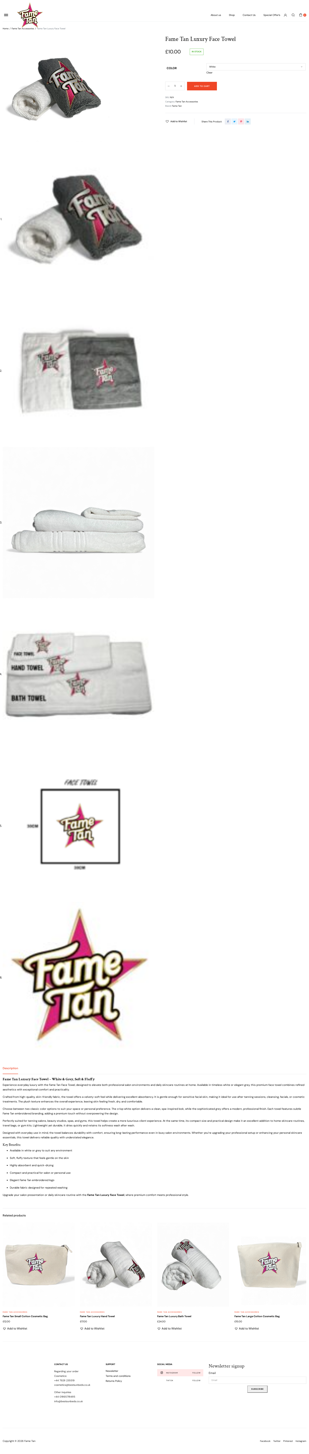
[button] (176, 121)
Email (212, 1373)
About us (216, 15)
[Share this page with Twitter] (234, 121)
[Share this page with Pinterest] (241, 121)
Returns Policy (114, 1381)
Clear (209, 72)
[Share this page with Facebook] (228, 121)
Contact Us (249, 15)
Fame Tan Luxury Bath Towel (174, 1316)
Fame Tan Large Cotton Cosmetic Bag (257, 1316)
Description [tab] (10, 1068)
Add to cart (202, 86)
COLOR (172, 68)
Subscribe (257, 1389)
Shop (232, 15)
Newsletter (112, 1371)
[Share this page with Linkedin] (248, 121)
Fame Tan (177, 106)
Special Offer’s (271, 15)
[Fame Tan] (30, 15)
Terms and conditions (118, 1376)
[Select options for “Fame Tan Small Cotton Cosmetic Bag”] (69, 1244)
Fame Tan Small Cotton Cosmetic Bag (25, 1316)
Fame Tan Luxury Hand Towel (97, 1316)
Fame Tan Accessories (187, 101)
